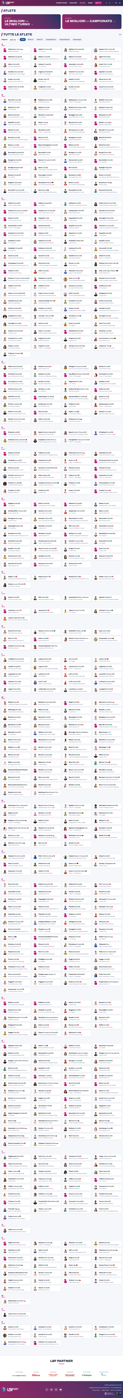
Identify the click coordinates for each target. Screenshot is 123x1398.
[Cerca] (106, 2)
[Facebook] (47, 1390)
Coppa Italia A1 (51, 39)
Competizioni (61, 3)
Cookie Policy (105, 1390)
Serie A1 (30, 39)
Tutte (22, 39)
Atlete (83, 3)
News (90, 3)
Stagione (4, 39)
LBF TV (98, 3)
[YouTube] (61, 1390)
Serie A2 (39, 39)
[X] (56, 1390)
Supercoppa (77, 39)
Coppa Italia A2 (64, 39)
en (116, 3)
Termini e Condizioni (116, 1390)
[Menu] (119, 3)
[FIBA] (118, 1393)
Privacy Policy (96, 1390)
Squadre (73, 3)
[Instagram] (51, 1390)
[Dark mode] (109, 3)
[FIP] (109, 1393)
